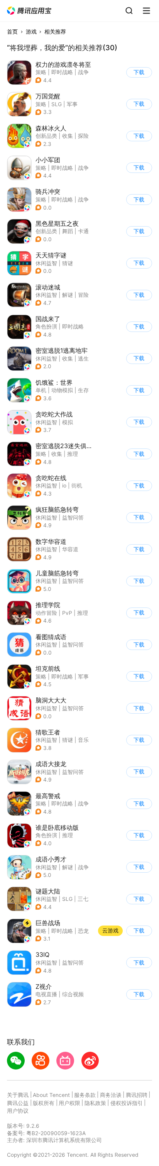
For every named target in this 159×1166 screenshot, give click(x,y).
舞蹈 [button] (67, 231)
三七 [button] (83, 899)
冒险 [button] (83, 295)
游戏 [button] (31, 32)
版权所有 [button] (43, 1103)
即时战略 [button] (62, 72)
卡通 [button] (83, 231)
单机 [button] (41, 390)
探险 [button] (83, 136)
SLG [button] (56, 104)
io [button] (64, 485)
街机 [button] (76, 485)
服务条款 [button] (85, 1095)
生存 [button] (83, 390)
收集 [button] (67, 136)
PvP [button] (67, 613)
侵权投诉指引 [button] (126, 1103)
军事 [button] (72, 104)
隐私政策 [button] (95, 1103)
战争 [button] (83, 72)
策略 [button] (41, 72)
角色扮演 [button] (46, 326)
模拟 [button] (67, 422)
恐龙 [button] (83, 931)
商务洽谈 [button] (111, 1095)
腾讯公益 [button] (18, 1103)
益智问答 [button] (73, 517)
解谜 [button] (67, 295)
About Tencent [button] (51, 1095)
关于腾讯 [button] (18, 1095)
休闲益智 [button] (46, 263)
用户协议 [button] (18, 1111)
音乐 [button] (83, 740)
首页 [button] (12, 32)
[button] (29, 11)
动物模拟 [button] (62, 390)
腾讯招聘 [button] (136, 1095)
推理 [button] (72, 454)
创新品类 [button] (46, 136)
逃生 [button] (83, 358)
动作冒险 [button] (46, 613)
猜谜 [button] (67, 263)
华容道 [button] (70, 549)
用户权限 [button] (69, 1103)
